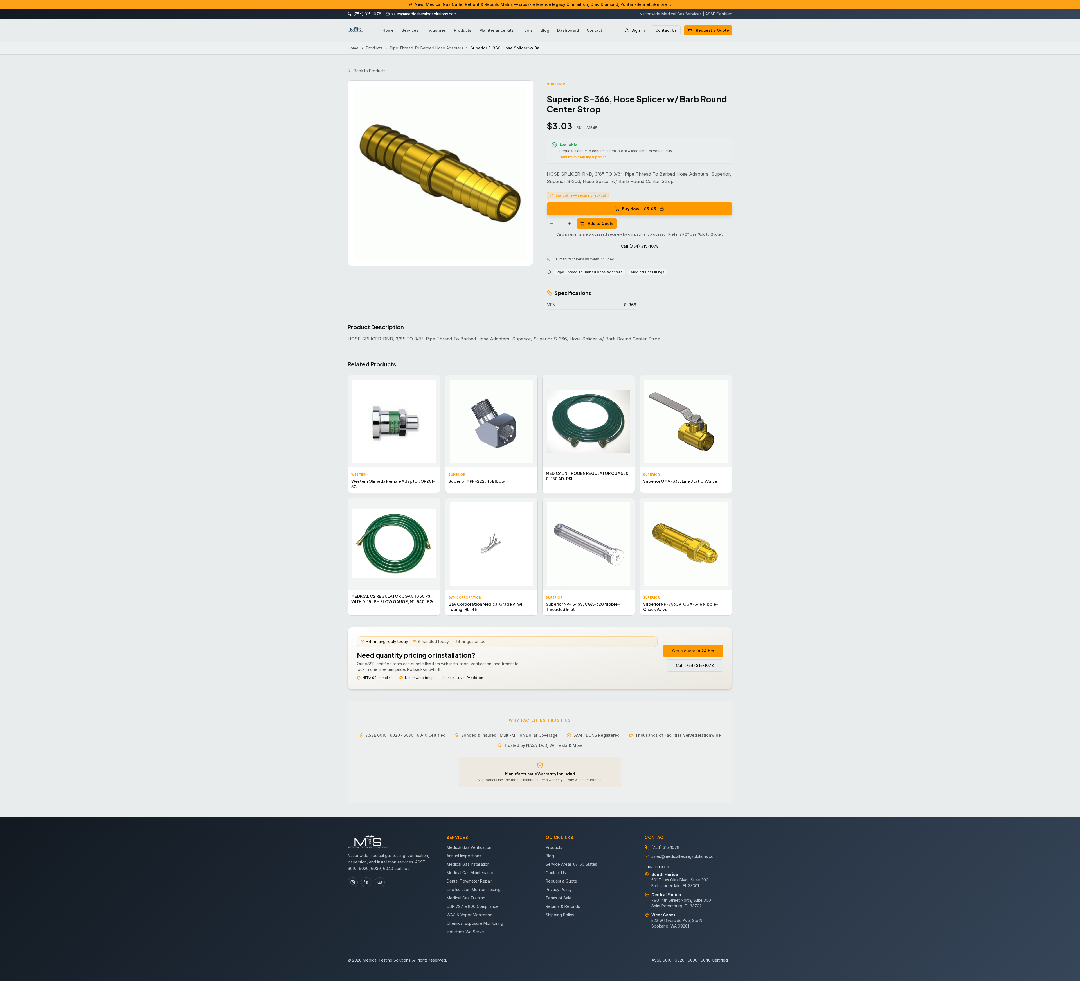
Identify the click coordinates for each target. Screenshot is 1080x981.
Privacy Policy (559, 889)
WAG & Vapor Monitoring (469, 914)
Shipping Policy (560, 914)
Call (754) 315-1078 (640, 246)
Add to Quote (601, 223)
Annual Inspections (464, 855)
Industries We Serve (465, 931)
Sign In (638, 30)
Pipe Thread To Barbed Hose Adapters (426, 48)
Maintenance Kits (496, 30)
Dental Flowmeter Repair (469, 881)
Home (388, 30)
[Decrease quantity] (551, 223)
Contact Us (666, 30)
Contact (594, 30)
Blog (545, 30)
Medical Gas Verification (469, 847)
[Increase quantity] (569, 223)
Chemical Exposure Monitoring (475, 923)
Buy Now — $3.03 (639, 208)
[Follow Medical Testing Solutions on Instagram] (353, 882)
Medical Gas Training (466, 898)
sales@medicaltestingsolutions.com (684, 856)
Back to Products (370, 70)
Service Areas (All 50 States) (572, 864)
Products (462, 30)
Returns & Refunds (563, 906)
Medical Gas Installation (468, 864)
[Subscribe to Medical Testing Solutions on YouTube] (380, 882)
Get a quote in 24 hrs (693, 650)
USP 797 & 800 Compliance (473, 906)
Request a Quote (712, 30)
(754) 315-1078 (665, 847)
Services (410, 30)
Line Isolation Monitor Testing (474, 889)
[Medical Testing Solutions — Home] (355, 30)
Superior (556, 84)
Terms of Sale (559, 898)
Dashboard (568, 30)
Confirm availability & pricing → (585, 157)
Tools (527, 30)
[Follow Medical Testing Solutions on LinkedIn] (366, 882)
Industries (436, 30)
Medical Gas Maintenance (470, 872)
